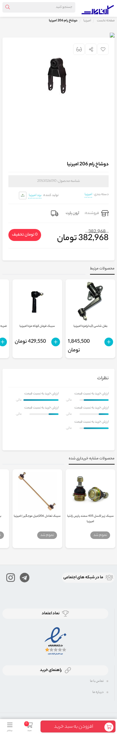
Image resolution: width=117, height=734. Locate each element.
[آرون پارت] (98, 8)
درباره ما (98, 692)
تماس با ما (97, 681)
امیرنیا (88, 194)
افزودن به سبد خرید (73, 727)
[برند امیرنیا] (22, 195)
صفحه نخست (106, 20)
